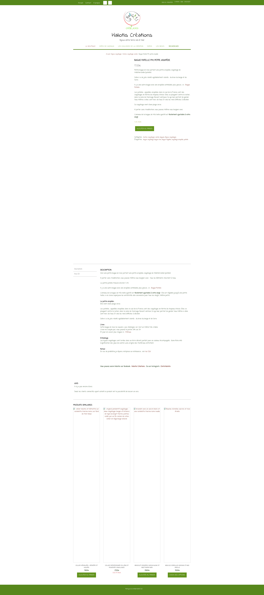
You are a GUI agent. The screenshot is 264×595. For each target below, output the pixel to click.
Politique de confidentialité (132, 589)
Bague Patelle (156, 288)
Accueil (80, 3)
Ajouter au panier (144, 129)
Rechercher (174, 46)
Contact (88, 3)
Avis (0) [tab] (77, 274)
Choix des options (177, 575)
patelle (186, 140)
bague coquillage (148, 140)
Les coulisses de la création (130, 46)
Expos (149, 46)
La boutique (90, 46)
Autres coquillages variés (130, 54)
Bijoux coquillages (116, 54)
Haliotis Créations (132, 35)
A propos (96, 3)
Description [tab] (78, 269)
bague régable (166, 140)
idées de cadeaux (106, 46)
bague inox (157, 140)
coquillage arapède (177, 140)
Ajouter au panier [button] (86, 575)
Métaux (128, 332)
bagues (162, 137)
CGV (141, 589)
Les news (160, 46)
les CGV (148, 351)
